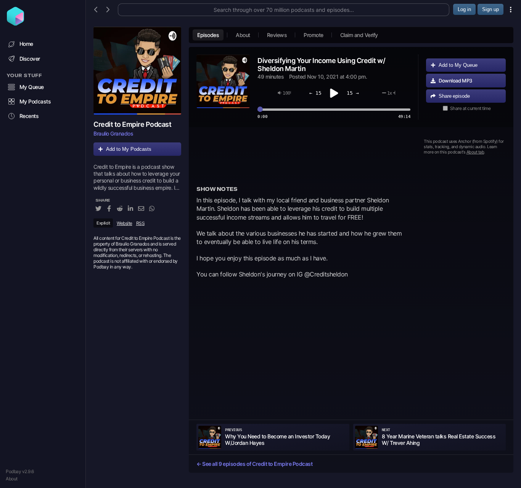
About (12, 479)
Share (454, 96)
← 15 (315, 93)
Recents (29, 116)
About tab (475, 152)
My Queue (31, 87)
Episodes (208, 35)
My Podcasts (35, 101)
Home (26, 43)
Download (455, 81)
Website (124, 223)
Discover (29, 58)
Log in (464, 9)
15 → (353, 93)
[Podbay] (15, 23)
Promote (313, 35)
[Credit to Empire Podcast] (137, 71)
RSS (140, 223)
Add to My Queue (458, 65)
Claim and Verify (359, 35)
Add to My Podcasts (128, 149)
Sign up (490, 9)
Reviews (277, 35)
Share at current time (470, 108)
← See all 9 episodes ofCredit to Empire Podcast (254, 464)
